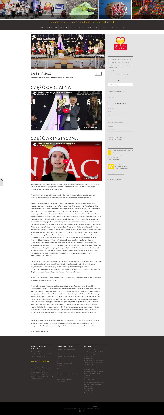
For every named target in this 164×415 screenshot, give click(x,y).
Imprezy (40, 77)
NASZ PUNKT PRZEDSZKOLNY (116, 92)
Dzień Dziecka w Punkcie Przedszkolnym (118, 74)
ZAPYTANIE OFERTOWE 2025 (116, 174)
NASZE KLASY (111, 97)
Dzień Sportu (111, 70)
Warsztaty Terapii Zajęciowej (115, 122)
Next (160, 10)
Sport (109, 115)
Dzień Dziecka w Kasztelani (64, 379)
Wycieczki (110, 126)
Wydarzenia (52, 77)
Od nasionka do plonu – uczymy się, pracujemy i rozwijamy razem (120, 66)
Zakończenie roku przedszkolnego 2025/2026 (120, 59)
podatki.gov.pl (40, 351)
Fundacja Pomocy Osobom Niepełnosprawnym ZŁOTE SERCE (82, 22)
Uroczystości (45, 77)
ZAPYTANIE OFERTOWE (114, 179)
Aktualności (34, 77)
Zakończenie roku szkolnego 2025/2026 (118, 62)
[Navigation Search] (123, 27)
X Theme (95, 406)
